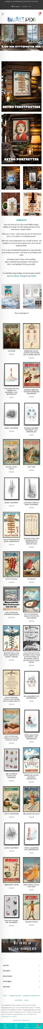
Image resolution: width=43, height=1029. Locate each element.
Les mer (26, 1014)
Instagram (24, 276)
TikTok (33, 276)
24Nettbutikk (25, 1020)
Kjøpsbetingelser (15, 995)
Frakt (5, 995)
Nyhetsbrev (18, 1000)
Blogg (26, 1000)
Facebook (15, 276)
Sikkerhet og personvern (31, 995)
